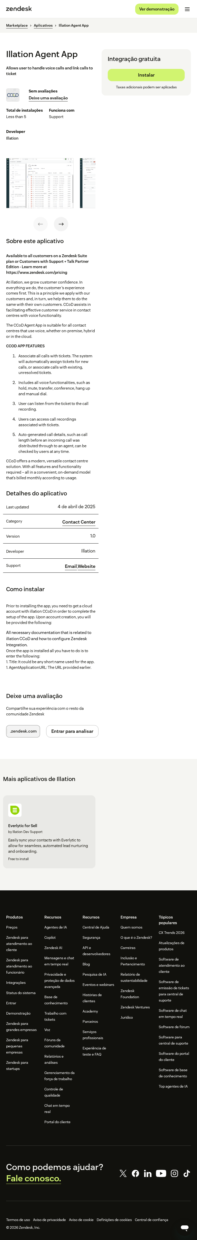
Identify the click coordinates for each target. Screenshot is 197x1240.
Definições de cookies (114, 1219)
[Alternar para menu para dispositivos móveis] (187, 9)
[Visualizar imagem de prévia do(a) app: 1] (40, 183)
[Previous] (40, 224)
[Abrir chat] (184, 1228)
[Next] (61, 224)
